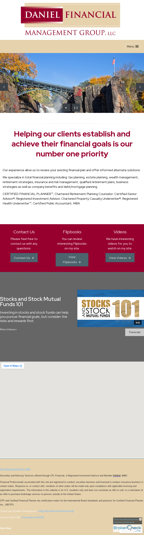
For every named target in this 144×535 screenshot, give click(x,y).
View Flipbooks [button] (70, 259)
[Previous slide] (4, 87)
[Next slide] (140, 87)
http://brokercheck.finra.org (56, 511)
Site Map (5, 528)
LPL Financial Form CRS (15, 469)
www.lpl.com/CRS (32, 517)
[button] (132, 46)
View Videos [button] (118, 258)
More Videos (8, 329)
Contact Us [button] (22, 258)
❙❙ (76, 107)
